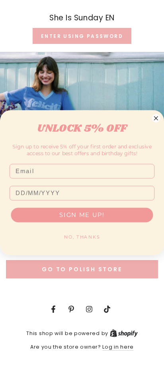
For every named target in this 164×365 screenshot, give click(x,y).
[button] (82, 36)
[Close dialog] (156, 118)
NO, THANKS (82, 236)
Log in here (118, 347)
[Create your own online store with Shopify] (124, 333)
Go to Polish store (82, 269)
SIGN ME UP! (82, 214)
